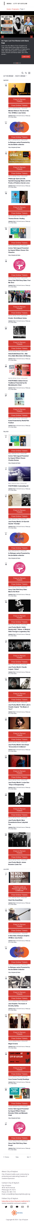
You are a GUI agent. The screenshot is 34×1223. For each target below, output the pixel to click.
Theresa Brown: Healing (16, 218)
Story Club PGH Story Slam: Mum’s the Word (17, 590)
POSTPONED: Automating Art (18, 486)
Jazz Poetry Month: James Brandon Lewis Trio (17, 863)
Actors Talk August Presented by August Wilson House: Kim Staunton (18, 250)
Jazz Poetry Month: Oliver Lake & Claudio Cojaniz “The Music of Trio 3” (19, 707)
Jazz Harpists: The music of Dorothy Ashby (17, 1005)
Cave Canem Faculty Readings (18, 1079)
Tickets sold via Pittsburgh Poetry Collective (19, 889)
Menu (9, 4)
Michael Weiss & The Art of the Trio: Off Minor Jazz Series (18, 112)
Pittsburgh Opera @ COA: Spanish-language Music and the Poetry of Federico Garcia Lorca (19, 181)
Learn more (26, 56)
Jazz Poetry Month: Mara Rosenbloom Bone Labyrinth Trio (18, 822)
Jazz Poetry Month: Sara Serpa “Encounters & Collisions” (18, 746)
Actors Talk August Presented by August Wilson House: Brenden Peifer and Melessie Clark (18, 1112)
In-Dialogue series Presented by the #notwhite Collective (19, 968)
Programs (15, 9)
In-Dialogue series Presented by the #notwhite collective (19, 143)
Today (17, 1157)
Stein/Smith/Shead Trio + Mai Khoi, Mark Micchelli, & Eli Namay (19, 355)
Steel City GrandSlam (15, 900)
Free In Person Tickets (19, 100)
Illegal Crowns (13, 1044)
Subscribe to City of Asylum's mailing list (15, 1201)
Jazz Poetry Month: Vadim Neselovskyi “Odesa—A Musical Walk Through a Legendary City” (19, 629)
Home (9, 9)
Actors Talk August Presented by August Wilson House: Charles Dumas (18, 458)
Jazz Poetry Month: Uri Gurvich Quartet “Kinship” (18, 522)
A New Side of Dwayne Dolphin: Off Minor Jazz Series (19, 937)
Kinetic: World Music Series (17, 318)
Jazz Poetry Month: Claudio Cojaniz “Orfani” (17, 668)
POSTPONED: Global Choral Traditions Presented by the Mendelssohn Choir (17, 383)
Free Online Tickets (19, 105)
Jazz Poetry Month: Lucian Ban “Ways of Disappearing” (18, 783)
